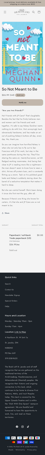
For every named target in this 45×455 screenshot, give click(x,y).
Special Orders (11, 301)
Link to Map (20, 332)
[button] (5, 12)
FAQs (7, 306)
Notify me (22, 102)
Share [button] (7, 213)
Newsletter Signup (12, 295)
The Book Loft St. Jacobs (21, 447)
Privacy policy (32, 450)
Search (8, 284)
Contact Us (9, 289)
